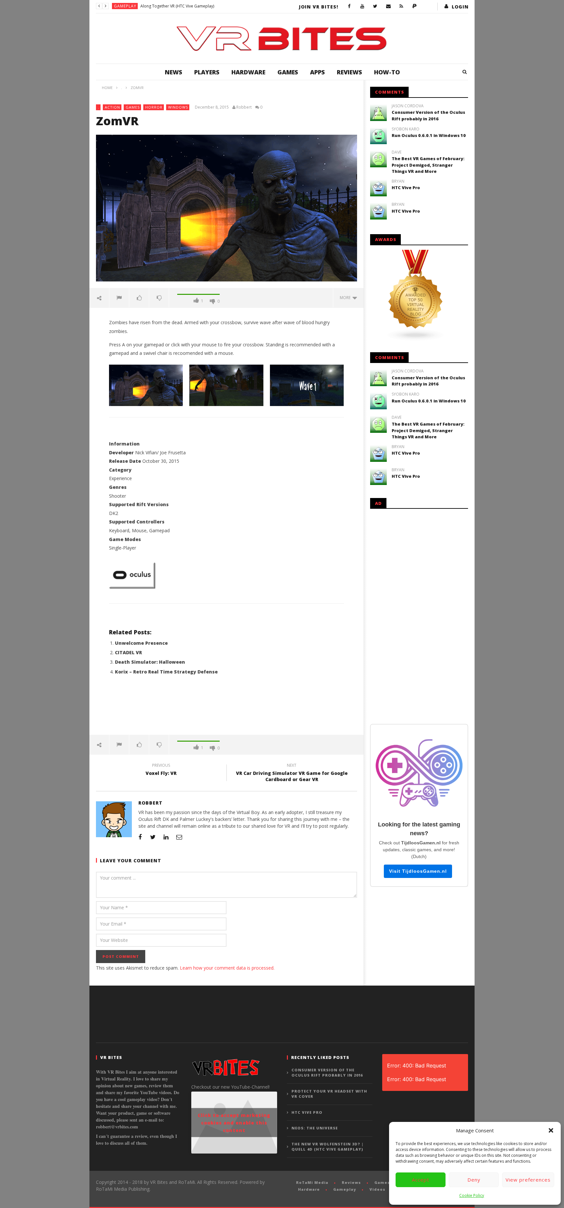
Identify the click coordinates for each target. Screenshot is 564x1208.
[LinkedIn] (166, 836)
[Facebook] (349, 6)
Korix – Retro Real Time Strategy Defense (166, 672)
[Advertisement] (226, 708)
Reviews (349, 72)
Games (287, 72)
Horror (154, 107)
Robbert (244, 107)
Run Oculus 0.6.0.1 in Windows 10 (429, 135)
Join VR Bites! (318, 7)
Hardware (248, 72)
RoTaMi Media (312, 1182)
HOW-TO (387, 72)
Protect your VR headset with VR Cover (329, 1094)
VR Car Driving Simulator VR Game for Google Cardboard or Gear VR (292, 773)
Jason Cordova (408, 106)
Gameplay (125, 6)
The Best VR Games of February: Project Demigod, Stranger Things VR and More (428, 165)
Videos (377, 1189)
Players (206, 72)
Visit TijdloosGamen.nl (418, 871)
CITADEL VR (128, 652)
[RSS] (401, 6)
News (173, 72)
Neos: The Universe (314, 1127)
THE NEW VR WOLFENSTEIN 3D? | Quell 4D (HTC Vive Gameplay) (327, 1146)
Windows (178, 107)
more (346, 297)
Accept (420, 1179)
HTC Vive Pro (406, 187)
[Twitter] (375, 6)
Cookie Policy (471, 1195)
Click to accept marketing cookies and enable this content (234, 1122)
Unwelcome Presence (141, 643)
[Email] (388, 6)
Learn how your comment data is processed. (227, 968)
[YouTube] (362, 6)
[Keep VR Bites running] (414, 6)
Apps (317, 72)
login (460, 7)
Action (112, 107)
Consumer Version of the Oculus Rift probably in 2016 (428, 115)
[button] (551, 1130)
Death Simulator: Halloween (150, 662)
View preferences (528, 1179)
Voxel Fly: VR (161, 770)
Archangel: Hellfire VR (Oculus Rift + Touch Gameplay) (189, 6)
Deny (473, 1179)
